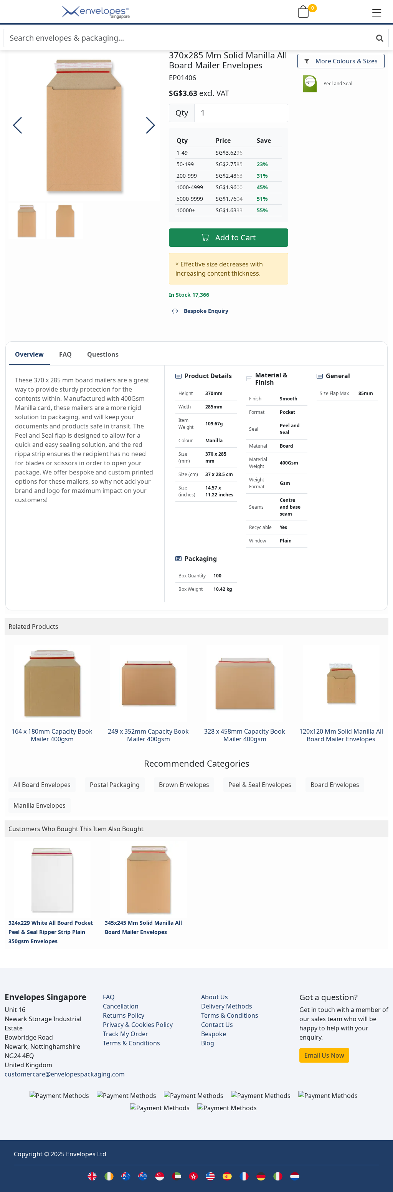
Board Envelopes (334, 784)
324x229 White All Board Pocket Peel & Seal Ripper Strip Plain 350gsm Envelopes (50, 932)
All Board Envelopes (42, 784)
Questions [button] (103, 354)
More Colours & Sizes (346, 61)
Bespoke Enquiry (206, 310)
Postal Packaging (115, 784)
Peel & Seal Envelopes (259, 784)
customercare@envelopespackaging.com (65, 1074)
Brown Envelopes (184, 784)
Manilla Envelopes (39, 805)
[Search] (380, 38)
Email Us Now (324, 1055)
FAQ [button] (65, 354)
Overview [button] (29, 354)
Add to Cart (235, 237)
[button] (376, 12)
